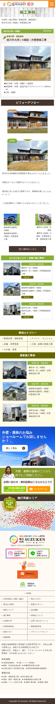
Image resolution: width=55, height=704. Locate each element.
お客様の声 (7, 621)
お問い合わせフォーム (39, 621)
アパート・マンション (42, 338)
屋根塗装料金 (36, 626)
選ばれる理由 (8, 604)
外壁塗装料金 (8, 626)
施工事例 (6, 615)
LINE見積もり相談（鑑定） (14, 599)
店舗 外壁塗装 (11, 344)
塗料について (8, 610)
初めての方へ (36, 599)
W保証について (37, 615)
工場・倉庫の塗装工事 (42, 344)
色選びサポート (37, 604)
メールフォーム (39, 489)
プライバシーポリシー (39, 632)
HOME (28, 593)
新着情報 (6, 637)
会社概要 (34, 610)
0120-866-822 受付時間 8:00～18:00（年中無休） (15, 489)
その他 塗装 (10, 349)
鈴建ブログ (7, 632)
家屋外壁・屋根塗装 (13, 338)
